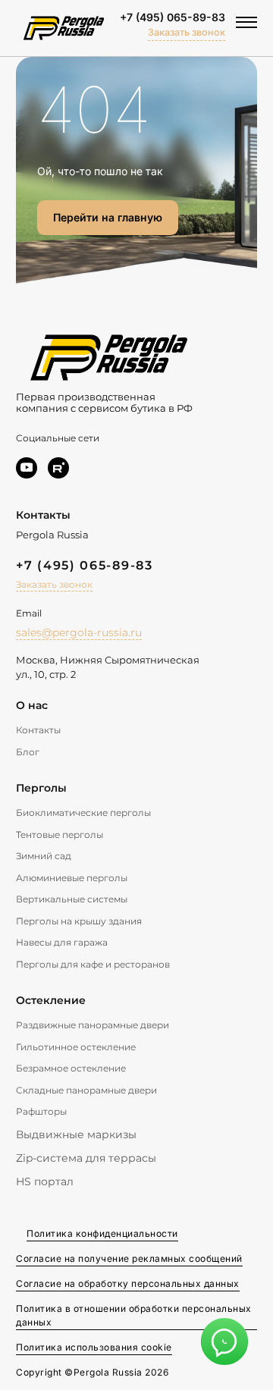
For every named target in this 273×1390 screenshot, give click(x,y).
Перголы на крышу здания (79, 921)
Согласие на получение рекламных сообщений (129, 1258)
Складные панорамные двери (86, 1090)
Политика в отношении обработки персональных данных (134, 1315)
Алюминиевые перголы (71, 877)
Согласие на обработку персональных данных (128, 1283)
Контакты (38, 730)
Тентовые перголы (59, 834)
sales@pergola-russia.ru (79, 632)
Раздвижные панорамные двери (92, 1025)
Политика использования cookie (94, 1347)
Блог (27, 752)
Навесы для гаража (62, 942)
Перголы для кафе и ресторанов (93, 964)
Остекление (51, 1000)
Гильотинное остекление (76, 1047)
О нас (32, 705)
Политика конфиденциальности (102, 1233)
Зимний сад (43, 855)
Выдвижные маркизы (76, 1134)
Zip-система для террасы (86, 1158)
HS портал (45, 1181)
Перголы (41, 788)
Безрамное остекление (71, 1068)
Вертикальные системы (71, 899)
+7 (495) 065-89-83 (172, 17)
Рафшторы (41, 1111)
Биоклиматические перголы (83, 812)
